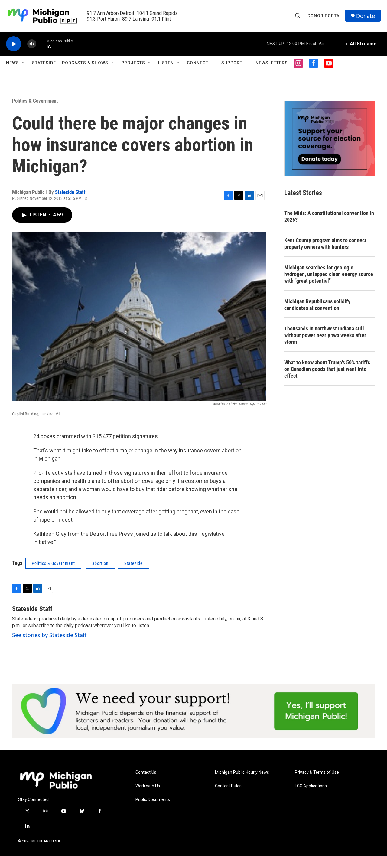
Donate (365, 16)
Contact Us (145, 772)
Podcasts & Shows (85, 62)
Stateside (44, 62)
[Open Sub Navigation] (23, 62)
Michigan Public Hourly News (242, 772)
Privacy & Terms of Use (317, 772)
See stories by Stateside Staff (49, 635)
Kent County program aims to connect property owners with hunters (325, 243)
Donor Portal (324, 15)
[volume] (32, 44)
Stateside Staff (70, 192)
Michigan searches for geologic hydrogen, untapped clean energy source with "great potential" (328, 274)
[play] (13, 44)
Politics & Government (35, 101)
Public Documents (152, 799)
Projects (133, 62)
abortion (100, 563)
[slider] (41, 44)
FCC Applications (311, 786)
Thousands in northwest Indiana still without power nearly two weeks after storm (325, 335)
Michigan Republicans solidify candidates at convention (317, 304)
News (12, 62)
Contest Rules (228, 786)
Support (231, 62)
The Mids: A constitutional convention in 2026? (329, 216)
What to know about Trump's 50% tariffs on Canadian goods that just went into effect (327, 369)
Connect (197, 62)
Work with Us (147, 786)
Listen (166, 62)
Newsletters (271, 62)
